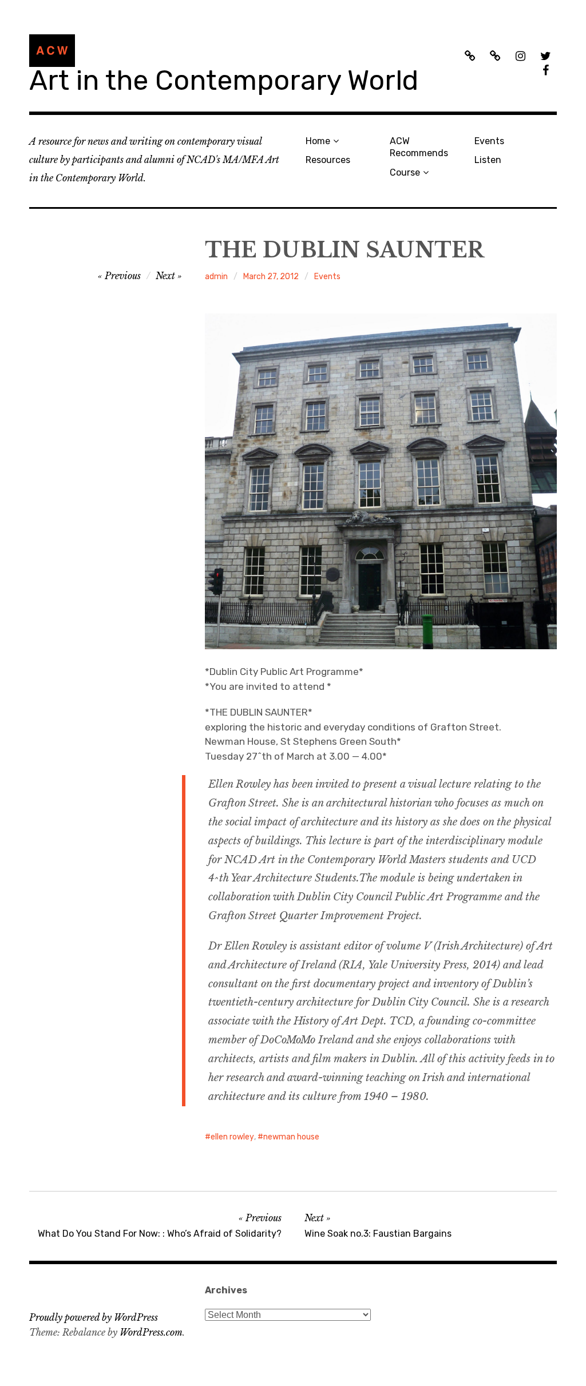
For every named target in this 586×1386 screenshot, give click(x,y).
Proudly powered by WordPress (93, 1317)
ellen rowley (232, 1137)
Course (405, 172)
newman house (291, 1137)
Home (318, 141)
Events (489, 141)
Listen (487, 159)
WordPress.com (151, 1332)
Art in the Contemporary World (223, 80)
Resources (328, 159)
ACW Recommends (419, 147)
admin (216, 276)
